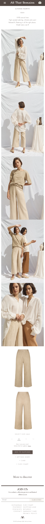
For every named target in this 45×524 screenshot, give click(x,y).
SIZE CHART (28, 505)
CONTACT (18, 511)
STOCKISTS (17, 509)
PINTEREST (17, 507)
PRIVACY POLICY (30, 513)
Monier (30, 521)
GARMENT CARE (30, 511)
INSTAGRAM (17, 505)
